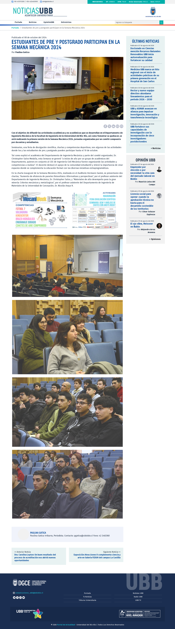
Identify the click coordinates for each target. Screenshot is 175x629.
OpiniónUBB (48, 22)
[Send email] (118, 126)
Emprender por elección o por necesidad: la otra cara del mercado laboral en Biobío (142, 173)
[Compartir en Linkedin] (114, 126)
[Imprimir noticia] (121, 126)
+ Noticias (156, 148)
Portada (18, 22)
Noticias (33, 22)
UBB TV (138, 600)
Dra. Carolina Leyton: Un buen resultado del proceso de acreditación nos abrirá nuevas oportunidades (35, 558)
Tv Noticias (87, 597)
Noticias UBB (138, 593)
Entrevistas (66, 22)
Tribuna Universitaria (87, 600)
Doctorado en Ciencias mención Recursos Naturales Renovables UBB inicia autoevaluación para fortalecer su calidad (145, 54)
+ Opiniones (155, 239)
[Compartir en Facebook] (106, 126)
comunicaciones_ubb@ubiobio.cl (29, 593)
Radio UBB (138, 597)
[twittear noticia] (110, 126)
